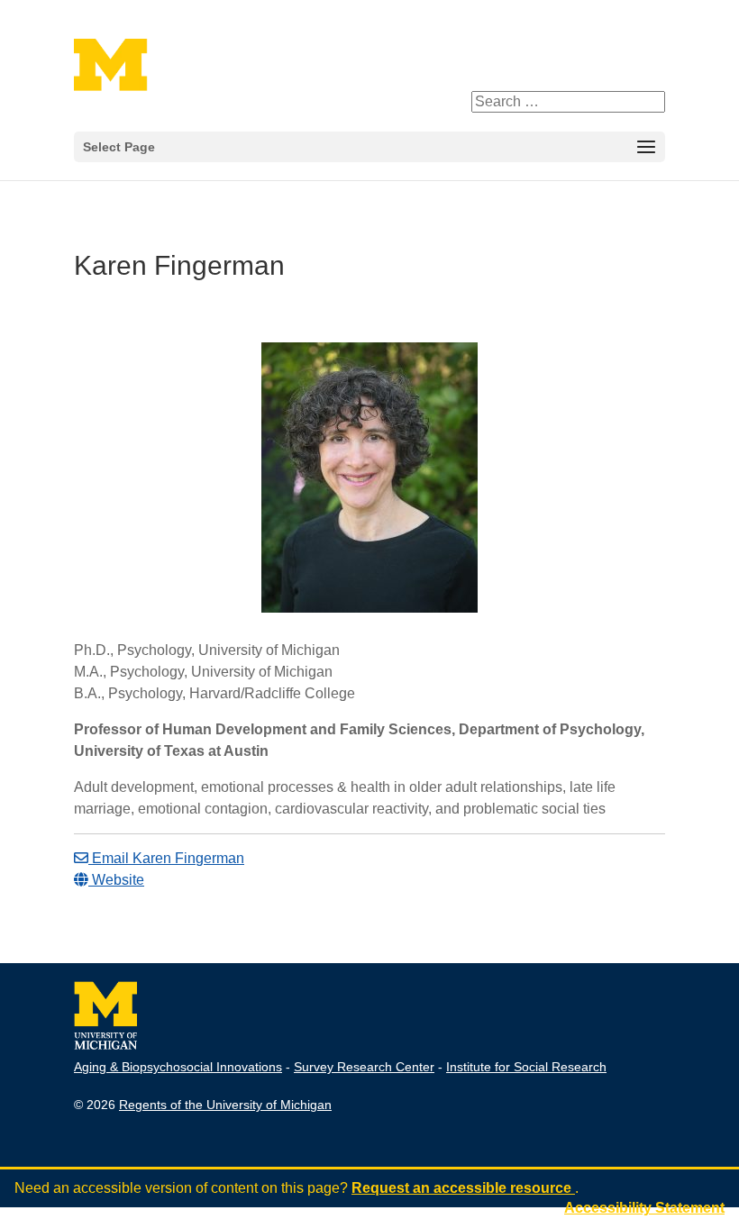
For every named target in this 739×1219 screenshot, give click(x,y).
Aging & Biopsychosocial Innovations (178, 1067)
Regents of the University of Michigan (225, 1104)
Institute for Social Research (526, 1067)
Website (116, 879)
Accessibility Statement (644, 1207)
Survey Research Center (364, 1067)
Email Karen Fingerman (166, 858)
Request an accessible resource (463, 1188)
